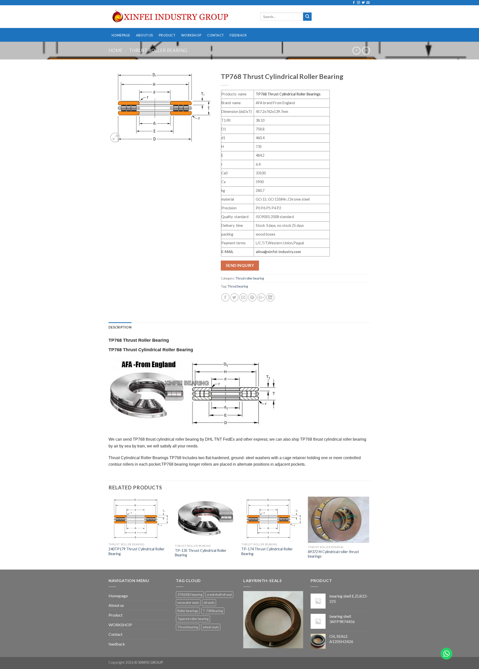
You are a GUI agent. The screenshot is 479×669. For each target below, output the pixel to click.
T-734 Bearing (213, 611)
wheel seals (211, 627)
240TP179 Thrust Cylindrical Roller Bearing (137, 551)
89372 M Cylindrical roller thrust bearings (333, 554)
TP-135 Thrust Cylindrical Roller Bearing (201, 552)
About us (144, 35)
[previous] (109, 532)
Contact (215, 35)
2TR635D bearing (189, 595)
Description (120, 327)
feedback (238, 35)
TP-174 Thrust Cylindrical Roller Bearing (267, 551)
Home (116, 50)
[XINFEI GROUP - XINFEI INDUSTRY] (181, 16)
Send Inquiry (240, 265)
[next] (369, 532)
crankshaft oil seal (219, 595)
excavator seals (188, 603)
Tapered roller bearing (193, 619)
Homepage (121, 35)
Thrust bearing (237, 286)
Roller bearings (187, 611)
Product (167, 35)
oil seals (209, 603)
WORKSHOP (191, 35)
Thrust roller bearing (158, 50)
